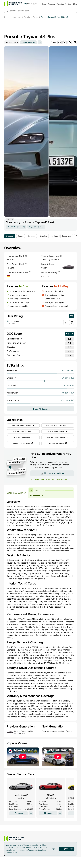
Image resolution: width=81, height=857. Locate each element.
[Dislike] (71, 322)
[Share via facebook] (70, 42)
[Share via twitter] (64, 42)
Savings (68, 4)
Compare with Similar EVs (56, 425)
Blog (75, 4)
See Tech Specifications (21, 425)
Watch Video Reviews (21, 443)
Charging (60, 4)
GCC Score (11, 42)
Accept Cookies (66, 849)
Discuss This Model (56, 443)
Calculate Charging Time (21, 431)
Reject (53, 849)
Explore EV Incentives (21, 437)
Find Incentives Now (54, 473)
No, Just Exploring (36, 227)
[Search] (6, 10)
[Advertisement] (40, 26)
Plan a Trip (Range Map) (56, 437)
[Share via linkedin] (75, 42)
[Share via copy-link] (59, 42)
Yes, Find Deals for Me (16, 227)
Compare (51, 4)
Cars (44, 4)
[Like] (65, 322)
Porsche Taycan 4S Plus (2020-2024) (23, 732)
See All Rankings (42, 409)
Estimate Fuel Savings (56, 431)
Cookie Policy (11, 853)
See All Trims (27, 42)
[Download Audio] (43, 495)
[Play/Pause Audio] (31, 490)
